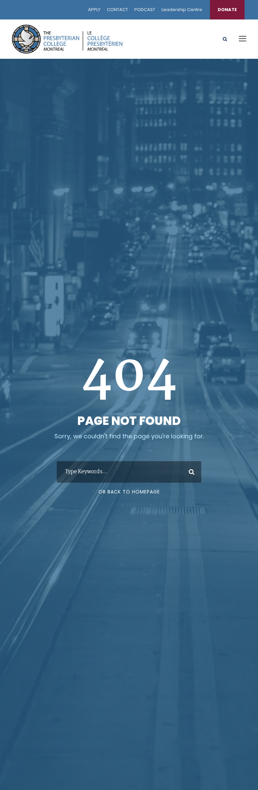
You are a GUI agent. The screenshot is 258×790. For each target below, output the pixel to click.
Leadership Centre (182, 9)
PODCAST (144, 9)
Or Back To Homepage (129, 491)
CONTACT (117, 9)
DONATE (227, 9)
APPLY (94, 9)
